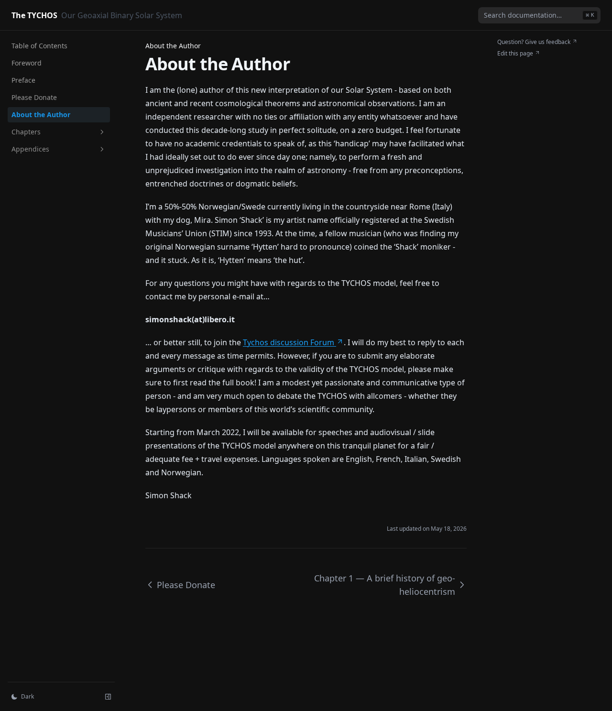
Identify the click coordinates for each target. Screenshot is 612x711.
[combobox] (539, 15)
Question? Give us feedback (533, 42)
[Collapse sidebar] (108, 696)
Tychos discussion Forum (288, 342)
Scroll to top (513, 65)
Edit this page (515, 53)
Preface (23, 80)
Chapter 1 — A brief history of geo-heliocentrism (384, 584)
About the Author (40, 114)
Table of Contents (39, 45)
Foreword (26, 62)
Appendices (30, 148)
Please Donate (34, 97)
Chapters (26, 131)
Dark (27, 696)
